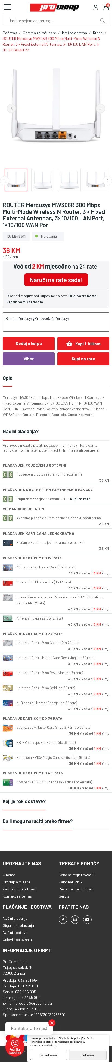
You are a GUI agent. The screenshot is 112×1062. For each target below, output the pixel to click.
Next (100, 108)
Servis (64, 896)
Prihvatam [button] (88, 1055)
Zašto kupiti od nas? (20, 889)
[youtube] (87, 919)
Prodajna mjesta (16, 882)
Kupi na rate (83, 358)
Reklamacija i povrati (76, 889)
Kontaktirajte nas (17, 896)
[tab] (56, 432)
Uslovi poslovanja (17, 939)
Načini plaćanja (15, 918)
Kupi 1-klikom (83, 343)
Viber (29, 358)
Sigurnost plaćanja (18, 925)
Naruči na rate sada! (56, 279)
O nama (9, 874)
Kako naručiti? (70, 882)
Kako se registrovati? (76, 874)
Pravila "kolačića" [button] (42, 1045)
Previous (11, 108)
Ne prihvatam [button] (49, 1055)
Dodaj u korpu (29, 343)
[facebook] (63, 919)
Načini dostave (15, 932)
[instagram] (75, 919)
